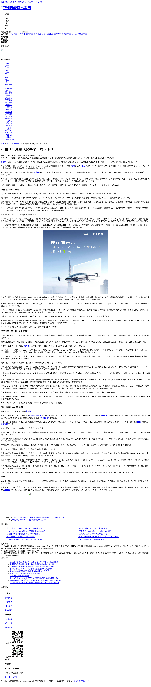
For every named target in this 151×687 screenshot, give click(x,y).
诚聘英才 (8, 606)
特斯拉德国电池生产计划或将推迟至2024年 (29, 520)
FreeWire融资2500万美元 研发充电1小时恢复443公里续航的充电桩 (35, 580)
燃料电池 (8, 137)
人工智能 (21, 34)
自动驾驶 (8, 126)
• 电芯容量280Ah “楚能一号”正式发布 (20, 537)
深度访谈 (8, 109)
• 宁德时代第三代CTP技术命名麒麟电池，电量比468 (26, 539)
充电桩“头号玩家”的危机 (19, 576)
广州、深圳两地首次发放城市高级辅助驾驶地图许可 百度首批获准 (38, 518)
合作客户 (8, 602)
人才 (7, 28)
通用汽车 (29, 34)
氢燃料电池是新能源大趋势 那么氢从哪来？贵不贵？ (30, 571)
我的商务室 (22, 2)
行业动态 (8, 88)
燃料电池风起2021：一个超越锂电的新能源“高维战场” (31, 569)
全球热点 (8, 91)
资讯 (7, 21)
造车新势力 (9, 95)
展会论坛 (8, 105)
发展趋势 (50, 34)
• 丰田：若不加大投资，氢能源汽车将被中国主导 (25, 528)
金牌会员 (8, 619)
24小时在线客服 (11, 677)
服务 (7, 82)
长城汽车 (13, 34)
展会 (7, 23)
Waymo (74, 34)
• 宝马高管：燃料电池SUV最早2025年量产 (94, 531)
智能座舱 (8, 123)
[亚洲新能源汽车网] (16, 8)
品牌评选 (8, 84)
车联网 (8, 128)
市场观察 (8, 100)
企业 (7, 16)
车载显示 (8, 121)
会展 (7, 77)
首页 (7, 64)
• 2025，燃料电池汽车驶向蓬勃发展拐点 (93, 528)
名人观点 (8, 116)
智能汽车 (67, 34)
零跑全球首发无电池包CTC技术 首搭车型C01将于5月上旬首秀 (34, 562)
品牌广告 (8, 623)
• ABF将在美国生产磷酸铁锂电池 (91, 539)
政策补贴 (8, 98)
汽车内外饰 (9, 139)
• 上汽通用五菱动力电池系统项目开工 (92, 534)
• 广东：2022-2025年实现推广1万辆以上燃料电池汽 (25, 531)
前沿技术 (8, 112)
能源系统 (8, 119)
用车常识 (8, 107)
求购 (7, 18)
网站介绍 (8, 598)
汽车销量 (8, 114)
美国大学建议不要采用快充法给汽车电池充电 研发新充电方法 (34, 578)
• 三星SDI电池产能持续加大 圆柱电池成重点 (23, 534)
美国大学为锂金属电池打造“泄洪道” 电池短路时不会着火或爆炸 (34, 583)
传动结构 (8, 132)
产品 (7, 14)
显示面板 (37, 34)
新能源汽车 (82, 34)
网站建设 (8, 627)
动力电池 (8, 135)
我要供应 (4, 2)
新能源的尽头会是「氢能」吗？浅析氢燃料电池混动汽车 (32, 564)
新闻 (7, 66)
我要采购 (13, 2)
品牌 (7, 25)
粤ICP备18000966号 (81, 681)
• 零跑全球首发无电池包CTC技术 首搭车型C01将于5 (98, 537)
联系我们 (39, 2)
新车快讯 (8, 102)
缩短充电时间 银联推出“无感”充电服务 (25, 573)
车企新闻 (8, 93)
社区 (7, 80)
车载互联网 (58, 34)
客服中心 (31, 2)
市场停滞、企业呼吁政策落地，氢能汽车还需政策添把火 (32, 566)
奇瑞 (44, 34)
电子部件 (8, 130)
